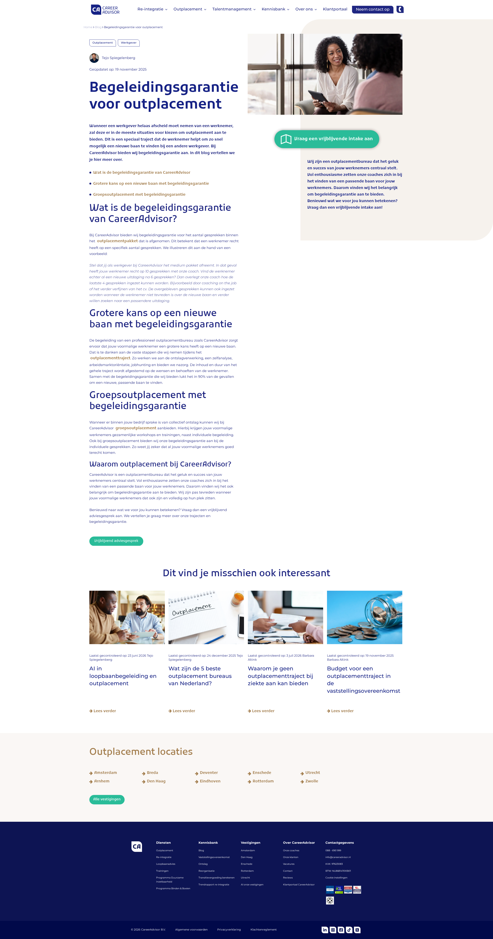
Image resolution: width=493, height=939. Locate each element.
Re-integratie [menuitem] (163, 857)
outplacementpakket (118, 241)
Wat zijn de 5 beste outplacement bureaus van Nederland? (200, 676)
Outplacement (102, 43)
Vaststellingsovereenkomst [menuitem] (214, 857)
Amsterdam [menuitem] (248, 850)
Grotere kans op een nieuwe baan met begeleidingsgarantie (151, 184)
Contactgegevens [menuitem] (339, 843)
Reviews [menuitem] (288, 878)
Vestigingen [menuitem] (250, 843)
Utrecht (312, 773)
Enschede (262, 773)
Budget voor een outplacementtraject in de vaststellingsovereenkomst (363, 680)
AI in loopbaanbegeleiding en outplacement (123, 676)
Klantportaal (335, 9)
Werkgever (129, 43)
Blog (98, 27)
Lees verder (104, 711)
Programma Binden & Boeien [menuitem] (173, 888)
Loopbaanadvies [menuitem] (165, 864)
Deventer (209, 773)
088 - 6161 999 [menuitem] (333, 850)
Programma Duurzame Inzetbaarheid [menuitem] (170, 879)
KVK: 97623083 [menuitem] (334, 864)
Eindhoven (210, 782)
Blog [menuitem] (201, 850)
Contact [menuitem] (288, 871)
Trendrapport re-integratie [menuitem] (214, 885)
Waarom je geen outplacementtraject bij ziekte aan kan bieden (280, 676)
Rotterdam (263, 782)
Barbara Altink (338, 660)
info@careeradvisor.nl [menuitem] (338, 857)
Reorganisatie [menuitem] (207, 871)
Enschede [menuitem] (246, 864)
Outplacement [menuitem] (164, 850)
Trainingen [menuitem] (162, 871)
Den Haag (156, 782)
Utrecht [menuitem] (245, 878)
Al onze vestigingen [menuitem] (252, 885)
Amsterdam (105, 773)
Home (88, 27)
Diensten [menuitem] (163, 843)
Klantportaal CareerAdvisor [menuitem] (299, 885)
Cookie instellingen (336, 878)
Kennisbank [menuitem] (208, 843)
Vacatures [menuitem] (288, 864)
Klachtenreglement (264, 930)
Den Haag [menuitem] (246, 857)
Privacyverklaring (229, 930)
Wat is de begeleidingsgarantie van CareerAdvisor (141, 173)
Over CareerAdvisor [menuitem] (299, 843)
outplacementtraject (110, 358)
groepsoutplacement (136, 428)
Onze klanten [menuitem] (290, 857)
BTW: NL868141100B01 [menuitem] (338, 871)
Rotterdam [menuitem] (247, 871)
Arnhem (102, 782)
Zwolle (311, 782)
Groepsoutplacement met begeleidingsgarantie (139, 195)
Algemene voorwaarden (191, 930)
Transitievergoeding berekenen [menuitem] (217, 878)
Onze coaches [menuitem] (291, 850)
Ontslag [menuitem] (203, 864)
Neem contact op (373, 9)
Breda (152, 773)
